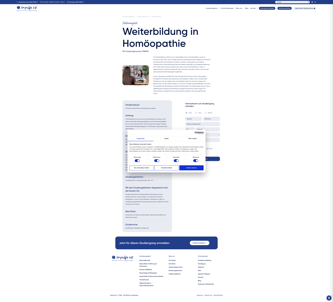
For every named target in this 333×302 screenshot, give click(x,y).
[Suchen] (309, 2)
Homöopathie (156, 16)
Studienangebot (145, 256)
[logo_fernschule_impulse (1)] (27, 8)
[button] (218, 8)
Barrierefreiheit (218, 295)
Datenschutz (208, 295)
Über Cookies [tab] (192, 138)
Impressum (200, 295)
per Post (209, 148)
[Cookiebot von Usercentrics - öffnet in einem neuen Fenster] (196, 133)
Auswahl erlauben (166, 168)
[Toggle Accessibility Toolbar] (329, 298)
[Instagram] (315, 2)
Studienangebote (128, 16)
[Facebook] (312, 2)
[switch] (156, 160)
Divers (210, 113)
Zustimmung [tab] (140, 138)
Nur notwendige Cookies (141, 168)
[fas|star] (122, 258)
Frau (190, 113)
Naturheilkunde (143, 16)
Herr (200, 113)
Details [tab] (166, 138)
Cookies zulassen (191, 168)
